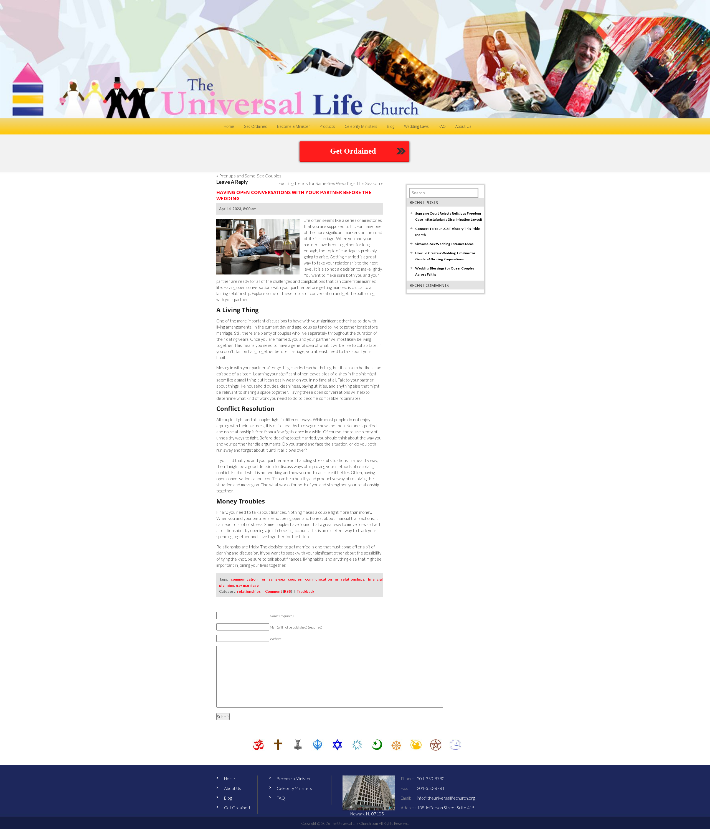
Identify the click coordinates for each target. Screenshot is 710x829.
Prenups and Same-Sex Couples (250, 176)
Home (229, 778)
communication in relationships (334, 579)
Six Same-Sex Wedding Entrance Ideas (444, 244)
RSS (287, 591)
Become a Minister (294, 778)
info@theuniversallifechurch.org (446, 797)
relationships (249, 591)
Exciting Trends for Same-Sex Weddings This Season (329, 183)
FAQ (281, 797)
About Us (232, 788)
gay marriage (247, 585)
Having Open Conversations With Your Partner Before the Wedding (293, 195)
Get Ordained (353, 151)
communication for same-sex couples (266, 579)
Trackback (305, 591)
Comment (273, 591)
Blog (228, 797)
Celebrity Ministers (294, 788)
